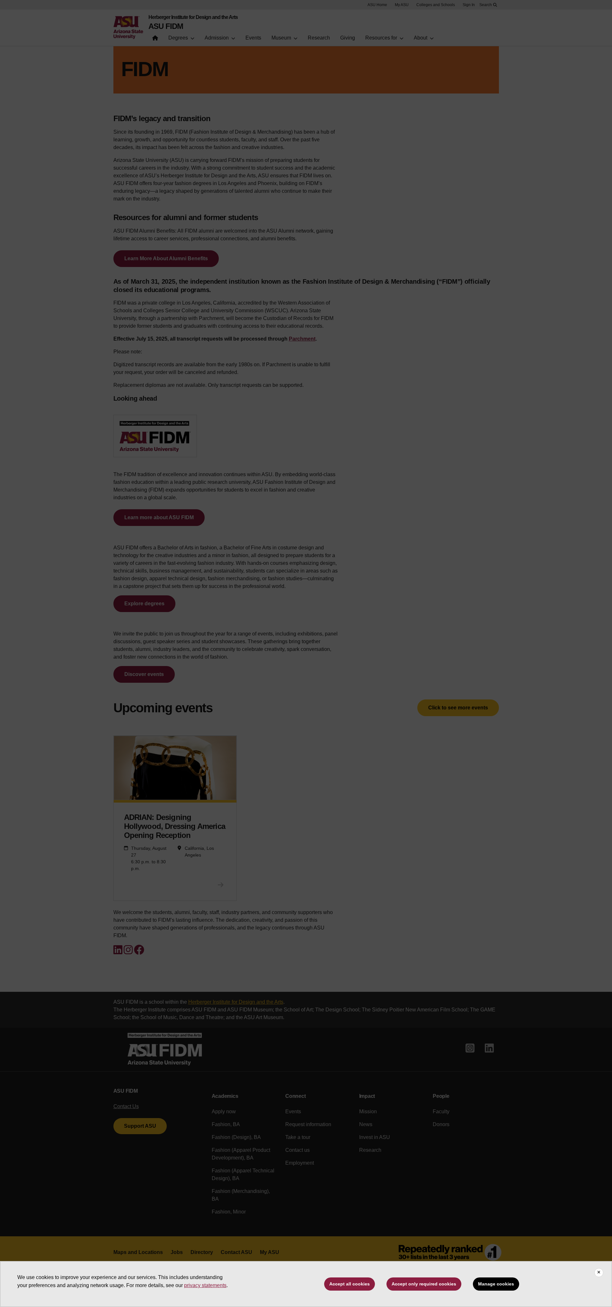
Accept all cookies (349, 1283)
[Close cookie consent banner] (598, 1272)
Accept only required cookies (424, 1283)
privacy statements (205, 1285)
